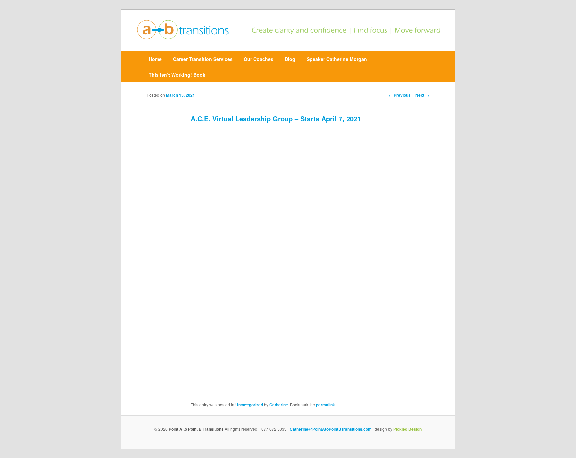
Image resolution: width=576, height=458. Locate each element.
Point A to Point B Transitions (196, 429)
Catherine (278, 405)
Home (155, 59)
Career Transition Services (203, 59)
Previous (400, 95)
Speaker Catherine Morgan (337, 59)
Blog (290, 59)
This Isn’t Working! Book (177, 74)
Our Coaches (258, 59)
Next (422, 95)
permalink (325, 405)
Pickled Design (407, 429)
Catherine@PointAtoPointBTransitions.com (331, 429)
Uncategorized (249, 405)
